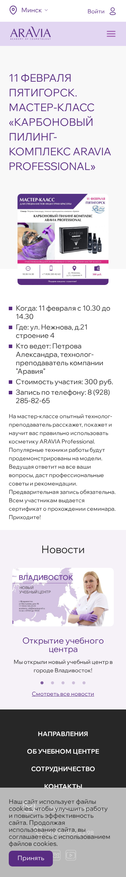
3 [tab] (62, 683)
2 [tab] (52, 683)
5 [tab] (84, 683)
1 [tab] (42, 683)
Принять (31, 858)
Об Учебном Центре (63, 751)
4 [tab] (73, 683)
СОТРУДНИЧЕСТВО (63, 769)
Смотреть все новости (63, 693)
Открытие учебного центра (63, 644)
